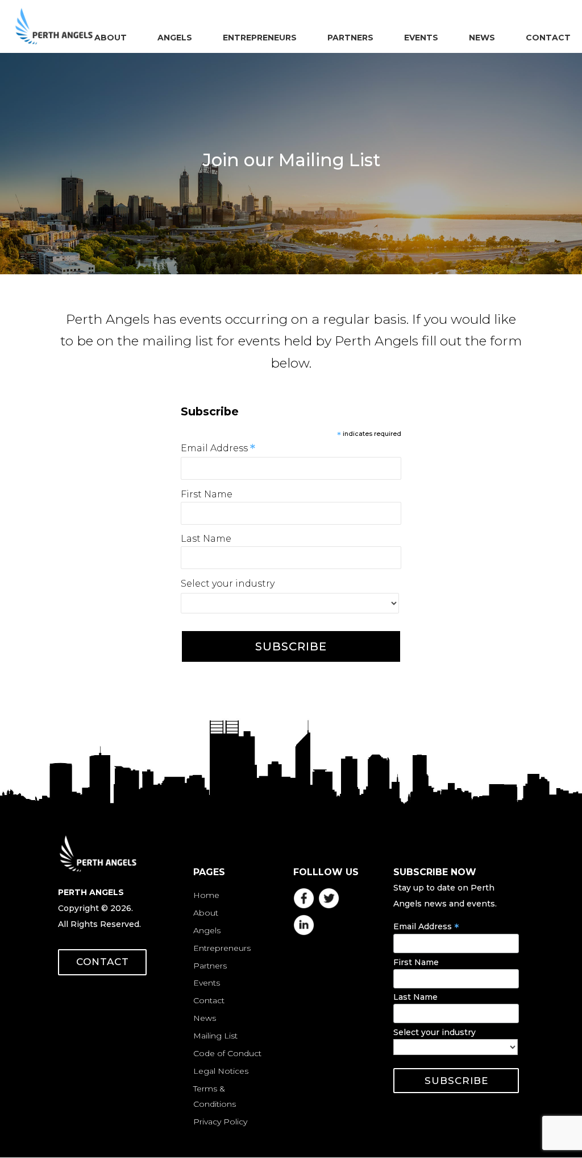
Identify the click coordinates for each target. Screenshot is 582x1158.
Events (206, 983)
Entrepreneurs (222, 948)
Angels (207, 930)
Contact (209, 1000)
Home (206, 895)
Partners (210, 966)
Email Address (218, 448)
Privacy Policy (220, 1121)
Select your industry (228, 583)
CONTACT (102, 961)
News (204, 1018)
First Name (206, 494)
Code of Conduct (227, 1053)
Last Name (206, 538)
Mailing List (215, 1036)
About (205, 913)
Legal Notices (220, 1071)
